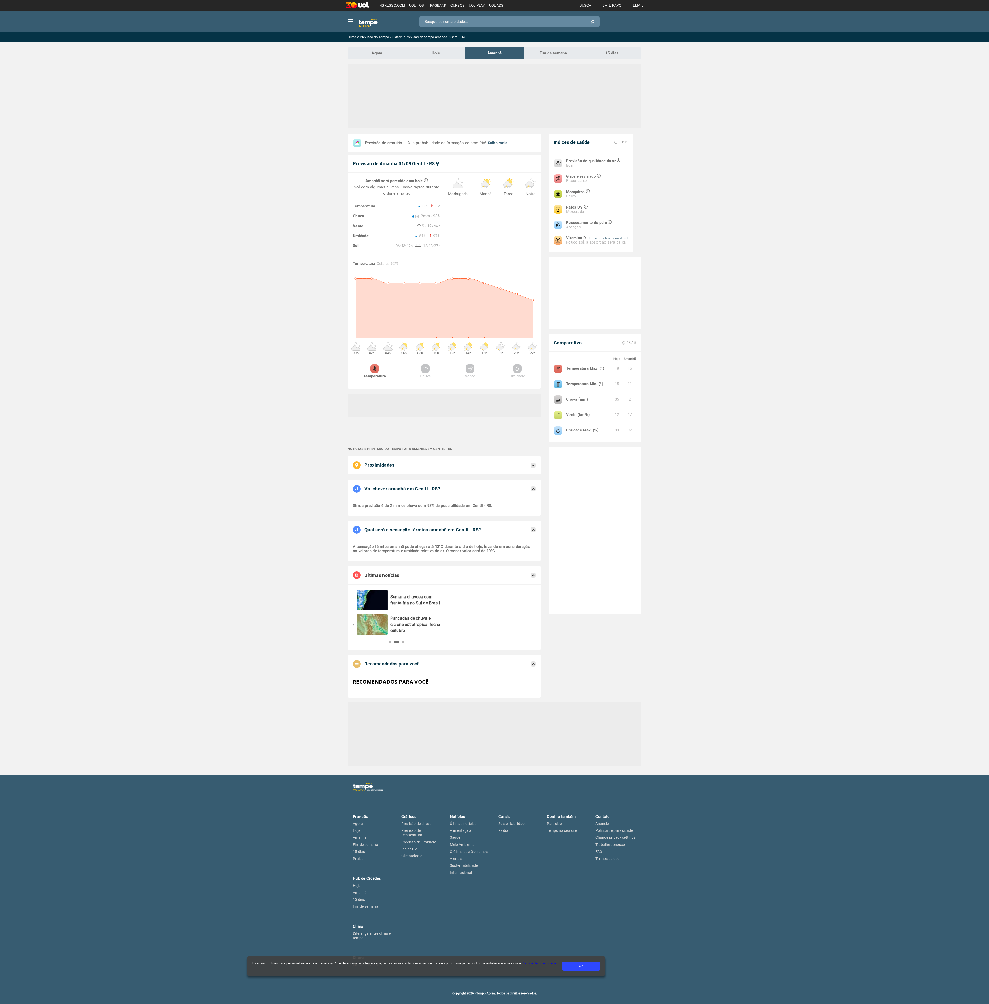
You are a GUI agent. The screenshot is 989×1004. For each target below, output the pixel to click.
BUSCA (585, 5)
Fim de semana (553, 53)
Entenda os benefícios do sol (608, 238)
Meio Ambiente (462, 845)
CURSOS (457, 5)
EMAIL (638, 5)
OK (581, 966)
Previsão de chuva (416, 823)
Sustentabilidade (464, 865)
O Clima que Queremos (469, 852)
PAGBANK (438, 5)
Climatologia (411, 856)
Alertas (456, 858)
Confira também (561, 816)
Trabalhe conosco (610, 845)
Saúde (455, 837)
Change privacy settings (615, 837)
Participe (554, 823)
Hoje (436, 53)
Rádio (503, 830)
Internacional (461, 873)
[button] (390, 642)
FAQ (598, 852)
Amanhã (494, 53)
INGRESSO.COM (391, 5)
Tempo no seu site (562, 830)
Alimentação (460, 830)
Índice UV (409, 849)
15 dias (612, 53)
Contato (602, 816)
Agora (377, 53)
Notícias (457, 816)
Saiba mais (498, 143)
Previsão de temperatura (411, 832)
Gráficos (408, 816)
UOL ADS (496, 5)
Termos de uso (607, 858)
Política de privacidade (539, 963)
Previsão (360, 816)
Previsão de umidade (418, 842)
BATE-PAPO (611, 5)
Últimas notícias (463, 823)
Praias (358, 858)
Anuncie (602, 823)
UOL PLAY (477, 5)
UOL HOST (417, 5)
